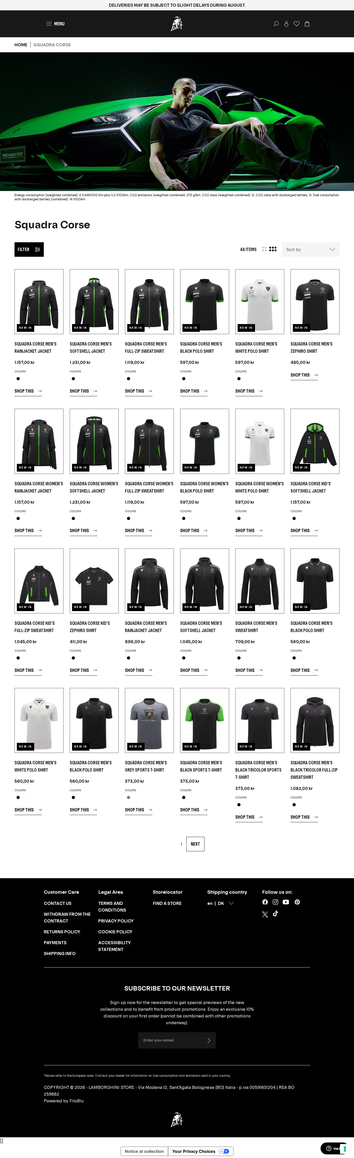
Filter (23, 249)
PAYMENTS (55, 942)
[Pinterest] (297, 902)
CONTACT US (58, 903)
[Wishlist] (297, 24)
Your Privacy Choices (193, 1151)
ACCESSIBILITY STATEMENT (114, 946)
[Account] (286, 24)
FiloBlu (76, 1100)
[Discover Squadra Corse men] (39, 301)
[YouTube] (286, 902)
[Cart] (307, 24)
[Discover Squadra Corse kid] (315, 441)
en (210, 903)
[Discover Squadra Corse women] (39, 441)
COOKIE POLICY (115, 931)
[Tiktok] (276, 914)
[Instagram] (275, 902)
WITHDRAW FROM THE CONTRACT (67, 917)
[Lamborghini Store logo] (177, 24)
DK (221, 903)
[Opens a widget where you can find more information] (334, 1148)
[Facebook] (265, 902)
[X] (265, 914)
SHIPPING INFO (60, 953)
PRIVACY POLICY (116, 921)
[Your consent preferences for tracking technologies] (345, 1149)
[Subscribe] (209, 1040)
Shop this (24, 391)
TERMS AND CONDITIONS (112, 906)
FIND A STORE (167, 903)
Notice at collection (144, 1151)
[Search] (276, 24)
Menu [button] (59, 23)
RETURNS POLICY (62, 931)
